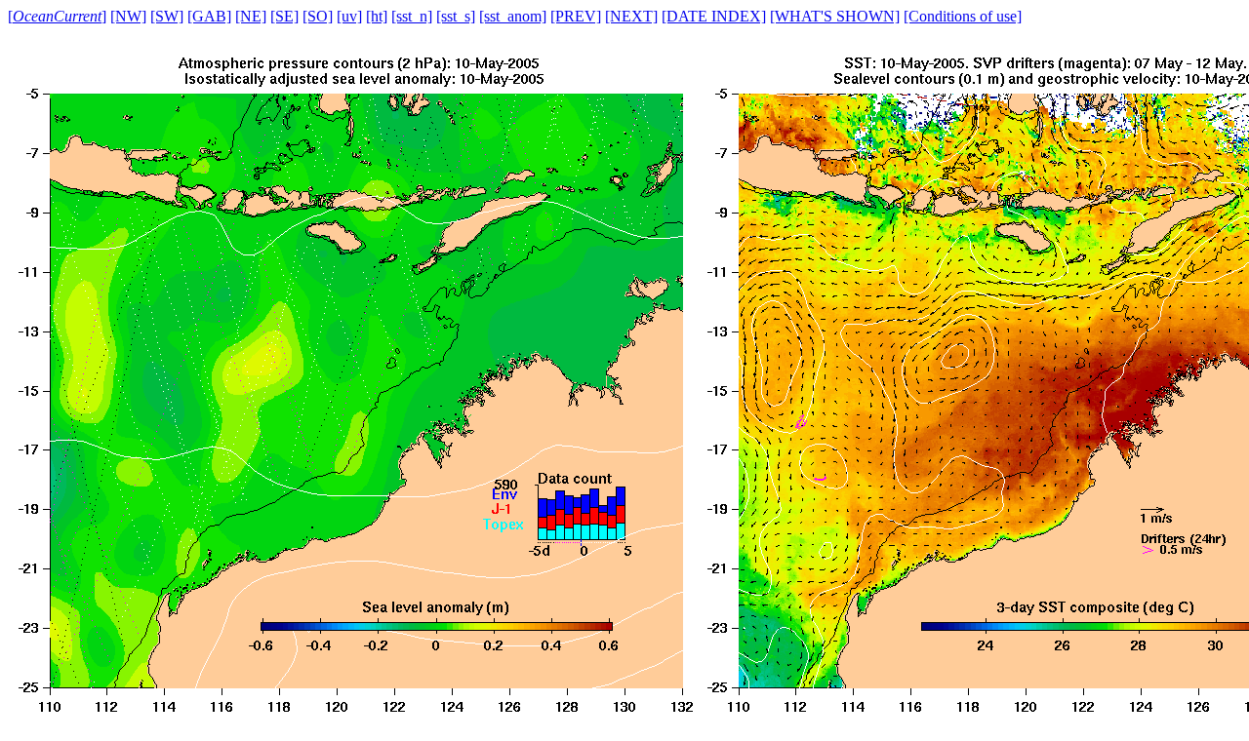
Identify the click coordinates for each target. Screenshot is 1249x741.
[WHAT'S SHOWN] (835, 16)
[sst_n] (411, 16)
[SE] (284, 16)
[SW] (166, 16)
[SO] (317, 16)
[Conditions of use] (963, 16)
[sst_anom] (512, 16)
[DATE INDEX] (714, 16)
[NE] (250, 16)
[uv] (349, 16)
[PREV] (575, 16)
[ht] (376, 16)
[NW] (128, 16)
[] (57, 16)
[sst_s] (455, 16)
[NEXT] (631, 16)
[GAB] (209, 16)
